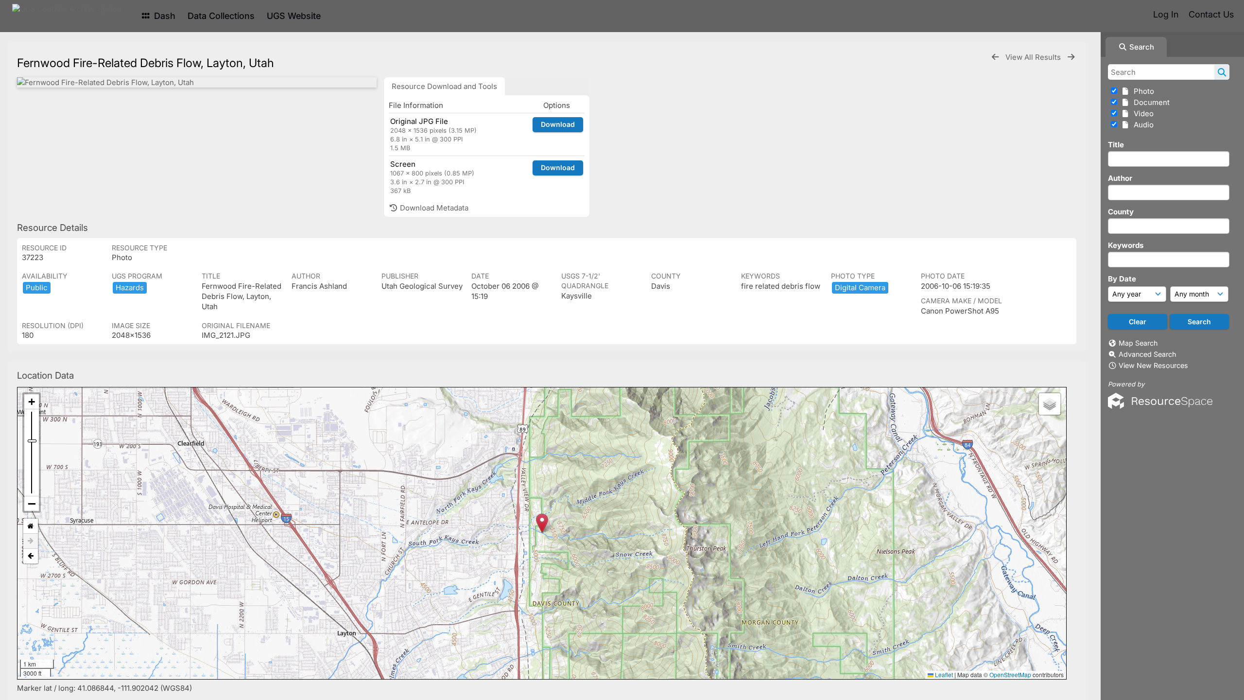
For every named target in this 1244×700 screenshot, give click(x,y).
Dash (163, 16)
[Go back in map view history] (30, 556)
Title (1116, 144)
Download (558, 124)
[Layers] (1049, 404)
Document (1150, 102)
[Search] (1221, 72)
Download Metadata (433, 207)
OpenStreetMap (1010, 674)
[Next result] (1071, 57)
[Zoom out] (31, 503)
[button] (542, 523)
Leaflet (943, 674)
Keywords (1125, 245)
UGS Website (294, 16)
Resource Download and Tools (444, 86)
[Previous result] (995, 57)
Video (1142, 113)
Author (1120, 178)
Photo (1142, 91)
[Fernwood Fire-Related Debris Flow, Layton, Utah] (197, 82)
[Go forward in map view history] (30, 541)
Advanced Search (1147, 354)
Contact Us (1211, 14)
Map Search (1138, 343)
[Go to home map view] (30, 526)
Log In (1165, 14)
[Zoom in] (31, 401)
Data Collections (221, 16)
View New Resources (1153, 365)
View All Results (1034, 57)
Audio (1142, 124)
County (1121, 211)
